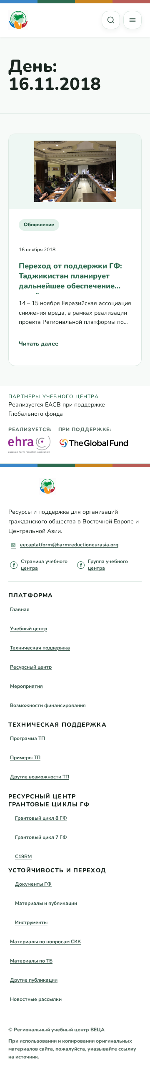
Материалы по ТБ (31, 960)
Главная (20, 609)
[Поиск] (111, 20)
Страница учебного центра (44, 564)
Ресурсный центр (31, 667)
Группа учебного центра (108, 564)
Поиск (111, 20)
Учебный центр (28, 628)
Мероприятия (26, 686)
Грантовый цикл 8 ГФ (41, 818)
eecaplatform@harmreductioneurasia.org (69, 544)
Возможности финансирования (48, 705)
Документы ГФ (33, 884)
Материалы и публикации (46, 903)
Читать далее (38, 346)
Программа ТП (27, 738)
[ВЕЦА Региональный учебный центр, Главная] (18, 20)
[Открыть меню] (132, 20)
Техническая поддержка (40, 647)
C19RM (23, 856)
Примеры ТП (25, 757)
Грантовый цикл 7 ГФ (41, 837)
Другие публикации (34, 980)
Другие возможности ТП (39, 776)
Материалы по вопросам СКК (45, 941)
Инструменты (31, 922)
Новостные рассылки (36, 999)
